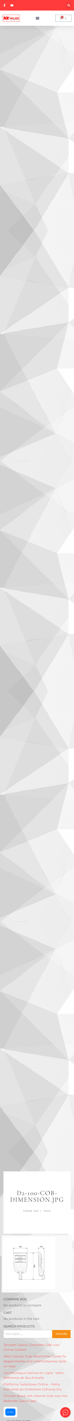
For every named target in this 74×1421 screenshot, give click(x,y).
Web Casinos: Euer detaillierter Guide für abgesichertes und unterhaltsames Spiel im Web (34, 1361)
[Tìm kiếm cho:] (37, 1334)
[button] (68, 5)
